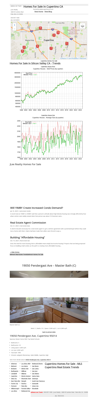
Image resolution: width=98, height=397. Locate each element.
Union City (35, 386)
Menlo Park (24, 368)
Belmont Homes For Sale (35, 254)
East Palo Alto (15, 381)
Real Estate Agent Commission (28, 222)
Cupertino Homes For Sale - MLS (63, 363)
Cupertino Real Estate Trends (62, 367)
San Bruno (35, 366)
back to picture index (49, 332)
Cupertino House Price (48, 66)
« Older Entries (14, 252)
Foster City (14, 383)
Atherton (14, 364)
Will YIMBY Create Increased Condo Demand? (36, 207)
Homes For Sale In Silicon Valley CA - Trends (35, 63)
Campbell (14, 373)
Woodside (35, 388)
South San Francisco (38, 381)
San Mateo (35, 373)
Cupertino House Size (48, 115)
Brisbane (14, 368)
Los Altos (14, 391)
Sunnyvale (35, 383)
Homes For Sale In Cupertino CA (43, 6)
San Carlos (35, 368)
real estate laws (25, 226)
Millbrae (23, 371)
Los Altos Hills (25, 364)
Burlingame (14, 371)
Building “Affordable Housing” (27, 237)
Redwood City (25, 391)
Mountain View (26, 378)
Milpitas (23, 373)
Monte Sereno (25, 376)
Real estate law (25, 241)
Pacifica (23, 383)
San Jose (34, 371)
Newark (23, 381)
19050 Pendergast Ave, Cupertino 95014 (38, 360)
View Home (38, 11)
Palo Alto (24, 386)
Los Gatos (24, 366)
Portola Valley (25, 388)
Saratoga (35, 378)
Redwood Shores (37, 364)
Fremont (14, 386)
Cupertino (14, 376)
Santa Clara (35, 376)
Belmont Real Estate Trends (18, 254)
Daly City (14, 378)
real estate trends (25, 211)
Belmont (14, 366)
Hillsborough (15, 388)
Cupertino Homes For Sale (49, 61)
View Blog (48, 11)
